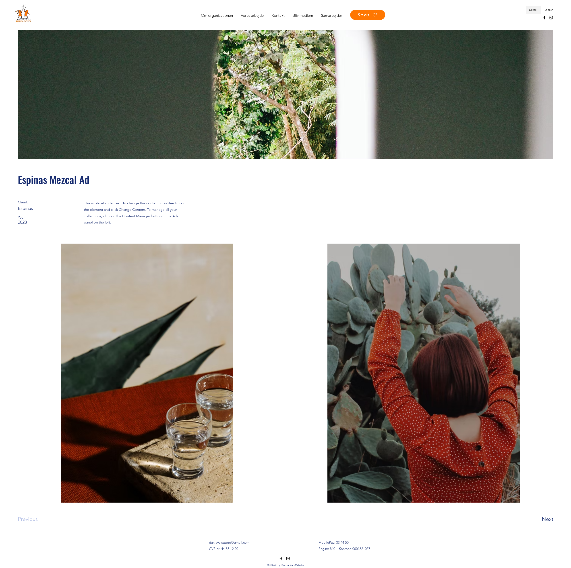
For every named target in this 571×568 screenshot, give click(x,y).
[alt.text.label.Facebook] (544, 17)
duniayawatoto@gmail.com (229, 542)
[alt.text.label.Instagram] (551, 17)
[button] (219, 15)
